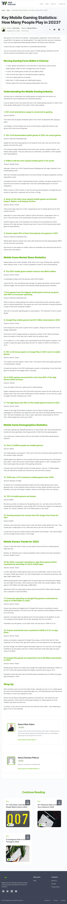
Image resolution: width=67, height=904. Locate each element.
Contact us (62, 4)
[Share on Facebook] (54, 29)
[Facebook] (3, 891)
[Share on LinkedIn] (59, 29)
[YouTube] (16, 891)
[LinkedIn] (11, 891)
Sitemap (63, 900)
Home (41, 4)
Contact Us (47, 900)
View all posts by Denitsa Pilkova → (29, 768)
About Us (54, 880)
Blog (47, 4)
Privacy (56, 900)
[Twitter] (7, 891)
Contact (53, 884)
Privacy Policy (55, 887)
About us (53, 4)
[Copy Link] (63, 29)
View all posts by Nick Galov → (27, 739)
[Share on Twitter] (50, 29)
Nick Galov (16, 28)
